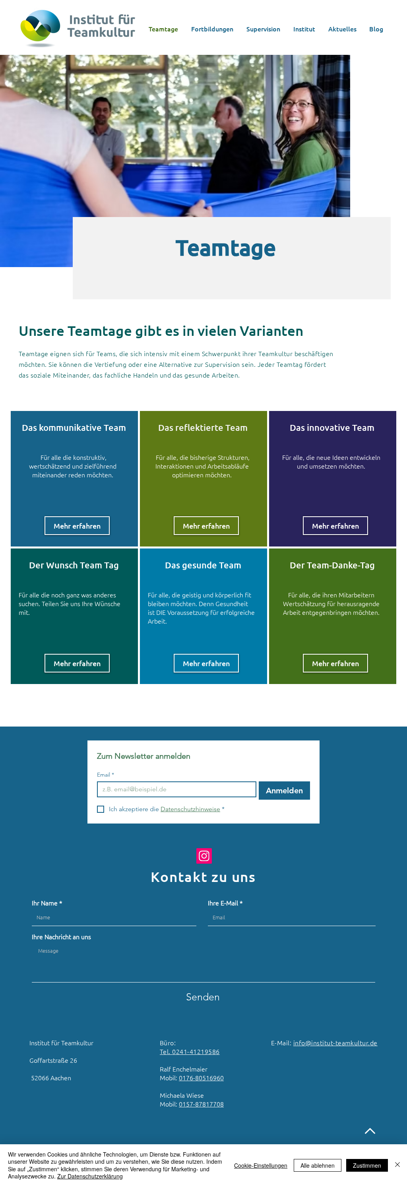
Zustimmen (367, 1165)
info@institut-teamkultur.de (335, 1042)
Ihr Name (45, 902)
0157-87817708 (201, 1103)
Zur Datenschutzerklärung (90, 1176)
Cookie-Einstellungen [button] (260, 1165)
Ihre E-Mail (223, 902)
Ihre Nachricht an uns (61, 936)
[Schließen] (397, 1165)
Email (105, 774)
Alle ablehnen (317, 1165)
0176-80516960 (201, 1077)
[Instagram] (204, 856)
